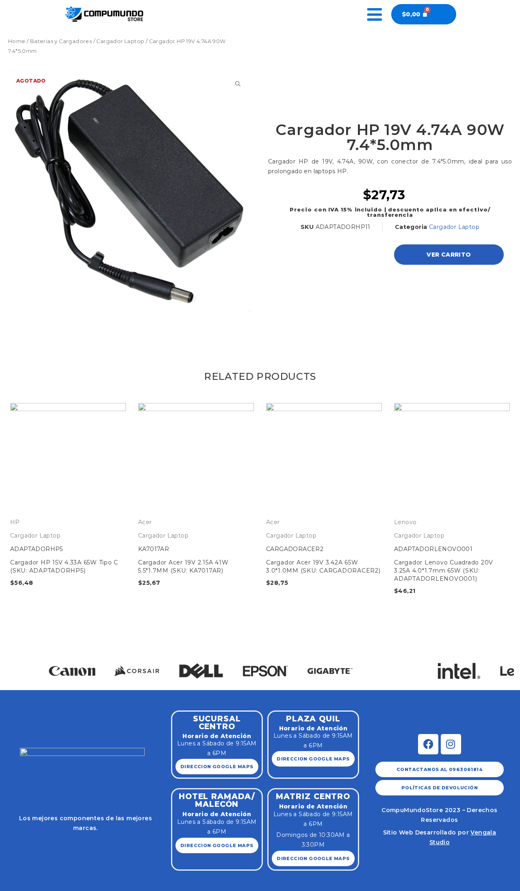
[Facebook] (428, 744)
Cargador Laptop (120, 41)
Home (17, 41)
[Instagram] (451, 744)
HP (15, 522)
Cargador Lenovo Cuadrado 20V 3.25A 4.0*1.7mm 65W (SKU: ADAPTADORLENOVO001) (443, 570)
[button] (15, 662)
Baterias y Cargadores (61, 41)
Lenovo (405, 522)
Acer (145, 522)
